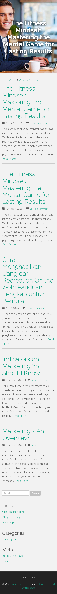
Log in (5, 561)
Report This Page (12, 555)
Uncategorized (11, 539)
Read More (9, 158)
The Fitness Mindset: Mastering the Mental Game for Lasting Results (26, 102)
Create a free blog (28, 80)
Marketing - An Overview (23, 434)
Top (24, 577)
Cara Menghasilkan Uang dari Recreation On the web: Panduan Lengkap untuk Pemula (28, 280)
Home (32, 577)
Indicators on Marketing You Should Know (22, 366)
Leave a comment (39, 122)
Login (9, 80)
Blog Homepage (11, 517)
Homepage (8, 522)
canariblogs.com (19, 584)
